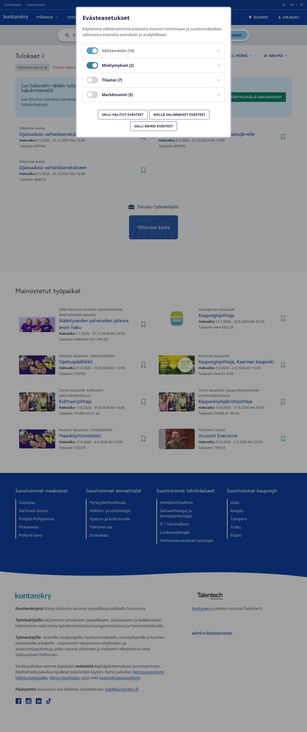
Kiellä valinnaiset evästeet (179, 114)
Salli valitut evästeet (122, 114)
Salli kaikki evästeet (153, 126)
